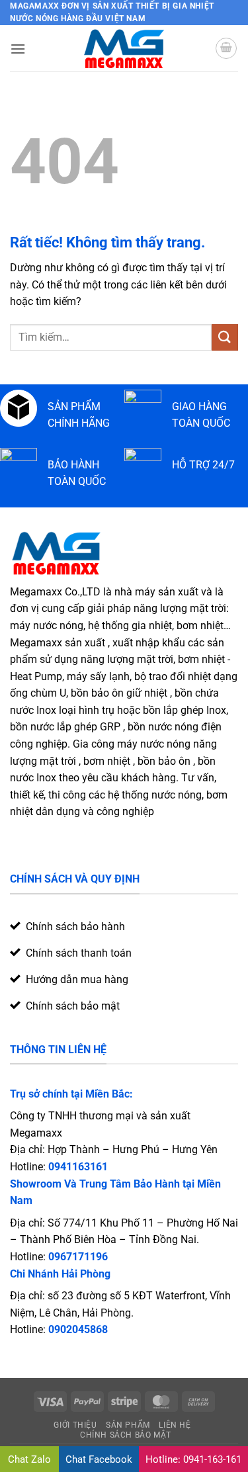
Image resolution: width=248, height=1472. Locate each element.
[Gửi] (225, 337)
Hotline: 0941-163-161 (193, 1459)
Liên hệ (174, 1425)
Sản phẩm (128, 1425)
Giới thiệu (75, 1425)
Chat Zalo (29, 1459)
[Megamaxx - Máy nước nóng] (124, 48)
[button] (18, 48)
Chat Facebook (98, 1459)
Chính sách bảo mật (125, 1435)
